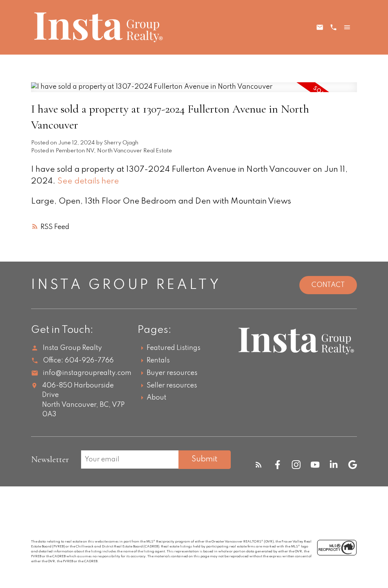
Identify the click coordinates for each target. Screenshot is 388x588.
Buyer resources (172, 373)
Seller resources (172, 385)
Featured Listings (173, 348)
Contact (328, 285)
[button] (258, 464)
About (156, 397)
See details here (88, 181)
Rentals (158, 360)
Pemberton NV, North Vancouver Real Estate (114, 151)
